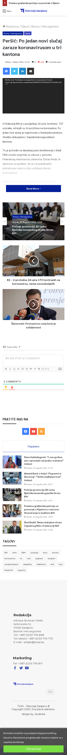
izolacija (34, 552)
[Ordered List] (22, 369)
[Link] (39, 369)
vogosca (21, 570)
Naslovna (12, 26)
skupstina (27, 564)
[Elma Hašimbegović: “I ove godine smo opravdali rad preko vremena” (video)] (12, 461)
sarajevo (51, 558)
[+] (47, 368)
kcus (45, 552)
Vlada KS (8, 570)
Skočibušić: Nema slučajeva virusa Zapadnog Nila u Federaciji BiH (43, 524)
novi (29, 558)
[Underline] (14, 369)
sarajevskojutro (11, 564)
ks (21, 558)
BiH (6, 552)
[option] (33, 221)
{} (43, 368)
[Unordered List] (26, 369)
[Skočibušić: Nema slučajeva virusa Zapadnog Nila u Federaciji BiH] (12, 527)
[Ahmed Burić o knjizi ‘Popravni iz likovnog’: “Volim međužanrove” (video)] (12, 478)
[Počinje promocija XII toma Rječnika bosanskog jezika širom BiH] (12, 494)
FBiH (23, 552)
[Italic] (10, 369)
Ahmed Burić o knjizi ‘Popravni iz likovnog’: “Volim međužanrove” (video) (42, 477)
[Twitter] (14, 71)
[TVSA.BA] (33, 11)
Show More (32, 188)
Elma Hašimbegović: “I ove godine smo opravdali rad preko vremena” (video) (44, 460)
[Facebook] (6, 71)
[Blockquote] (31, 369)
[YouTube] (33, 431)
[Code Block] (35, 369)
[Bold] (6, 369)
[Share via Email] (30, 71)
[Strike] (18, 369)
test (52, 564)
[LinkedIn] (22, 71)
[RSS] (41, 431)
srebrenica (41, 564)
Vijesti (25, 26)
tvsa (61, 564)
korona (55, 552)
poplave (39, 558)
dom (14, 552)
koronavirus (9, 558)
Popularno (33, 446)
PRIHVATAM (33, 749)
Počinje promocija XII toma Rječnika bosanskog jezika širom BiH (42, 493)
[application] (33, 95)
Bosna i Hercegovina (45, 26)
